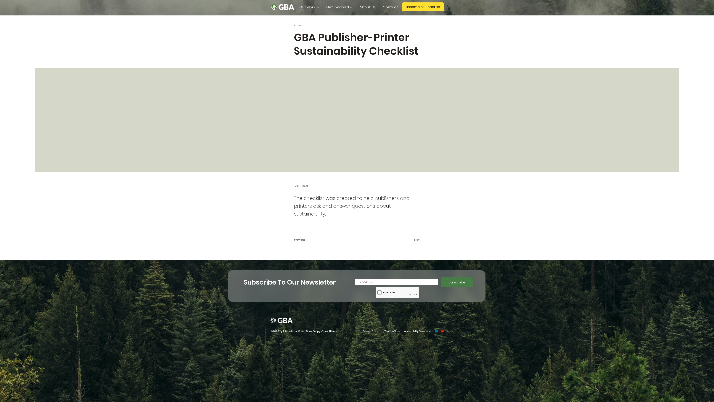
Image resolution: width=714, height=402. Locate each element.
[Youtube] (442, 331)
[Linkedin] (436, 331)
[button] (311, 7)
